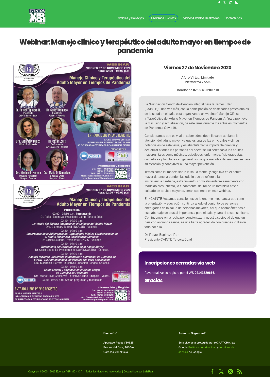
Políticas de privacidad (202, 347)
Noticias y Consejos (130, 18)
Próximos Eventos (163, 18)
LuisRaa (148, 371)
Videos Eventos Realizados (201, 18)
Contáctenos (233, 18)
